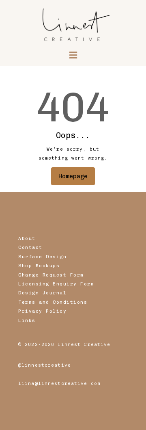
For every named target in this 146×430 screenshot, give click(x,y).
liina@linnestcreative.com (59, 383)
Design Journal (42, 293)
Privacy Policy (42, 311)
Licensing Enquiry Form (56, 284)
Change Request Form (51, 275)
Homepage (73, 176)
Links (27, 320)
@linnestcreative (44, 365)
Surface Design (42, 256)
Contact (30, 247)
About (27, 238)
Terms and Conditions (52, 302)
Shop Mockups (39, 265)
